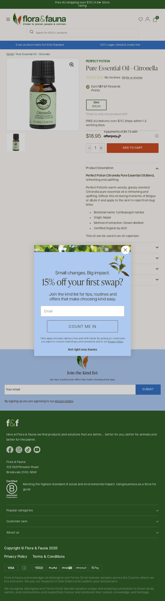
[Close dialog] (125, 250)
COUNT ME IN (82, 326)
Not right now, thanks (82, 349)
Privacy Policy (115, 341)
